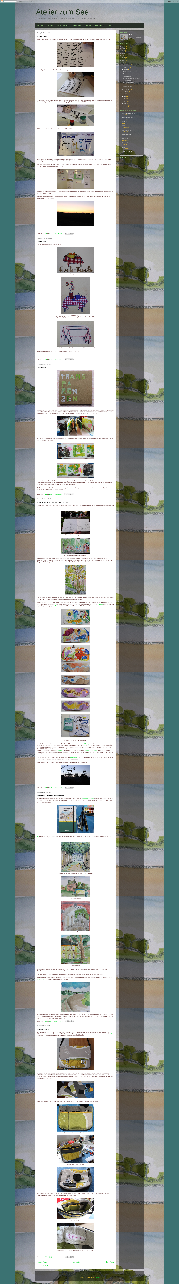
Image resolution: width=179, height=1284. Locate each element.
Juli (125, 94)
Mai (125, 98)
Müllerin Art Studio (127, 126)
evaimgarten (125, 138)
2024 (123, 46)
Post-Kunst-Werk (127, 130)
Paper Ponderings (127, 117)
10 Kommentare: (58, 1021)
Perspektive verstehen (87, 798)
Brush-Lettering (42, 36)
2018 (123, 60)
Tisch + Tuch (41, 241)
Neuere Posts (42, 1262)
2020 (123, 55)
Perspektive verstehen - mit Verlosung (50, 796)
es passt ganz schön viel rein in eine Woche (52, 502)
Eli (131, 34)
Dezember (127, 65)
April (125, 101)
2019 (123, 58)
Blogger (97, 1277)
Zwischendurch (126, 134)
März (125, 103)
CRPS (111, 25)
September (127, 89)
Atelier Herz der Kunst (128, 113)
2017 (123, 62)
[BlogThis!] (67, 233)
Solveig (101, 604)
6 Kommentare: (58, 494)
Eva (56, 606)
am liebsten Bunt (127, 151)
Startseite (40, 25)
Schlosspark (87, 744)
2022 (123, 51)
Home (50, 25)
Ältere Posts (109, 1262)
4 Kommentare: (58, 233)
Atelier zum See (62, 12)
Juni (125, 96)
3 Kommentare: (58, 787)
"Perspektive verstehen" (91, 750)
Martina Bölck (126, 143)
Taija (72, 750)
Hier (38, 836)
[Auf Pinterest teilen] (73, 233)
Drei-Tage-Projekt (43, 1029)
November (127, 67)
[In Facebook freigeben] (71, 233)
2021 (123, 53)
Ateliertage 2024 (62, 25)
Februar (126, 106)
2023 (123, 48)
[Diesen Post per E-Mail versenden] (65, 233)
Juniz (110, 1034)
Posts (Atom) (46, 1266)
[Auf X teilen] (69, 233)
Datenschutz (99, 25)
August (126, 91)
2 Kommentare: (58, 359)
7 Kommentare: (58, 1257)
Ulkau (123, 147)
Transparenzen (42, 367)
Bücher (88, 25)
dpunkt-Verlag (73, 757)
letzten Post (59, 750)
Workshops (77, 25)
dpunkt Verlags (41, 979)
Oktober (126, 69)
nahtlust (124, 121)
